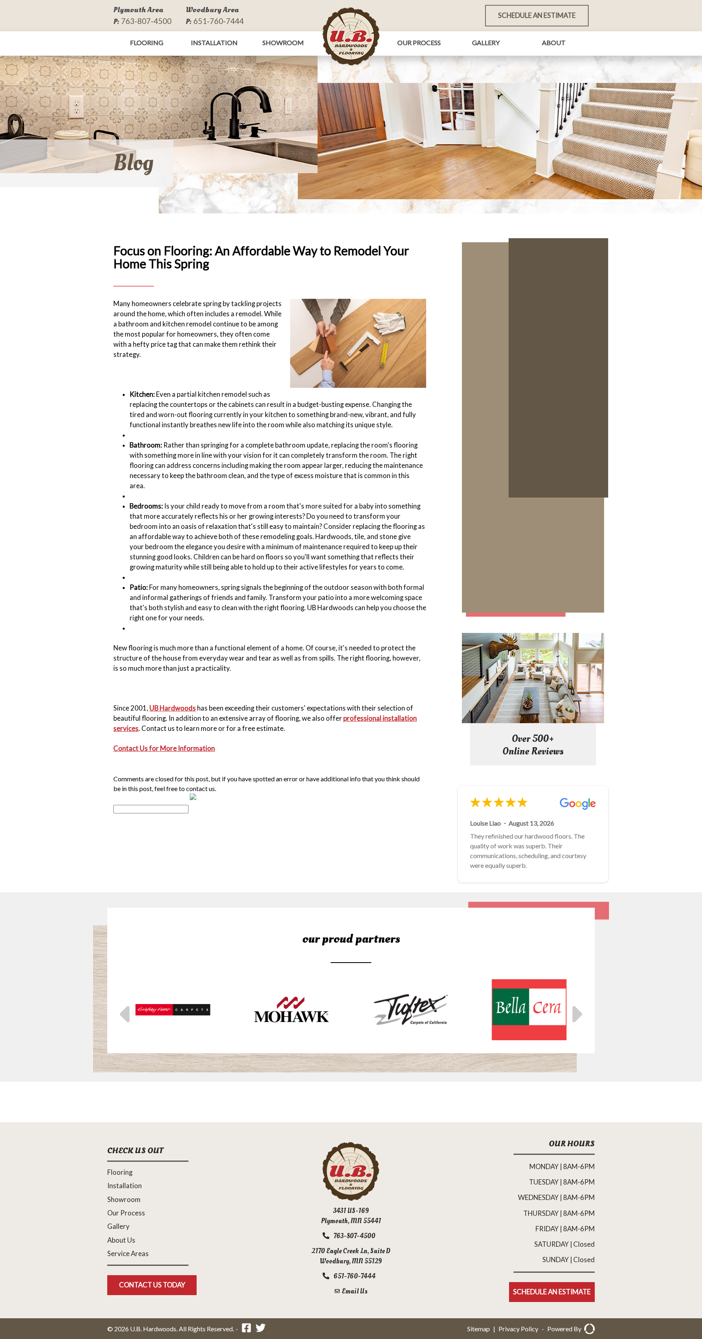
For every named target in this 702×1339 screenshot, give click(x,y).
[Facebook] (246, 1329)
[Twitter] (260, 1329)
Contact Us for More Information (164, 748)
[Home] (351, 1198)
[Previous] (126, 1010)
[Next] (576, 1010)
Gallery (486, 42)
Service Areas (128, 1254)
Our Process (419, 42)
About (554, 42)
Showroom (283, 42)
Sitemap (478, 1328)
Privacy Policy (518, 1328)
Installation (214, 42)
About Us (121, 1240)
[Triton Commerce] (588, 1328)
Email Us (354, 1291)
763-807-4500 (146, 21)
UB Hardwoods (173, 708)
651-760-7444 (218, 21)
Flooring (146, 42)
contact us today (152, 1285)
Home (351, 36)
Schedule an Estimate (537, 15)
